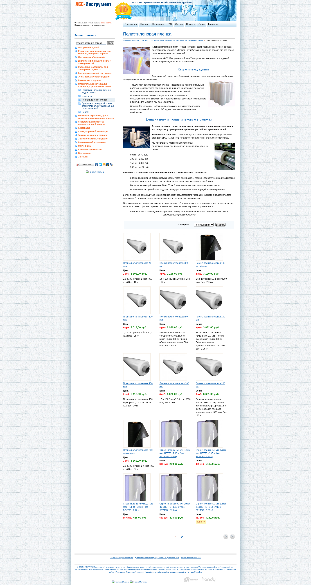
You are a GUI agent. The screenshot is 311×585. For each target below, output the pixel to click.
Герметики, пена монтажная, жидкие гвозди (96, 91)
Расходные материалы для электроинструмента (93, 68)
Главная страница (131, 40)
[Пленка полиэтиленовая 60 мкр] (173, 260)
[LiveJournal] (112, 164)
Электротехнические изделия (94, 76)
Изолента (87, 96)
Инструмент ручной (88, 47)
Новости (190, 24)
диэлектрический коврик (145, 558)
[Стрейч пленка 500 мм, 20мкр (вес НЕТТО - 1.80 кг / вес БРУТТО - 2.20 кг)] (209, 500)
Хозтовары (84, 128)
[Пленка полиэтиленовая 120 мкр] (137, 313)
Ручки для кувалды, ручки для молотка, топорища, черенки (94, 52)
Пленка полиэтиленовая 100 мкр (210, 318)
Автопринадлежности (90, 149)
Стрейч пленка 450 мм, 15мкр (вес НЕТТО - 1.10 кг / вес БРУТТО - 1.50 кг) (174, 453)
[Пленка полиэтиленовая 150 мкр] (137, 380)
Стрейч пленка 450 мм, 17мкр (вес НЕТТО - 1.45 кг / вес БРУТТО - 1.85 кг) (211, 453)
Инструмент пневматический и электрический (94, 62)
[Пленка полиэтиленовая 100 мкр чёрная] (209, 260)
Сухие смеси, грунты (89, 80)
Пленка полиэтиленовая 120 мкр (138, 318)
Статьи (179, 24)
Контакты (213, 24)
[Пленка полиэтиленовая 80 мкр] (173, 313)
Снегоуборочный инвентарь (93, 131)
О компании (131, 24)
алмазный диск (164, 558)
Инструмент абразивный (91, 57)
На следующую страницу (225, 536)
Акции (202, 24)
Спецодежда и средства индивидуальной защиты (91, 123)
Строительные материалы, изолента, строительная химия (94, 85)
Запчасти (83, 156)
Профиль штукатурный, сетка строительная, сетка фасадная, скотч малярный (98, 106)
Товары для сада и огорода (92, 135)
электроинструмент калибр (121, 558)
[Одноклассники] (104, 164)
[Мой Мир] (108, 164)
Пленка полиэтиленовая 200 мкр (210, 385)
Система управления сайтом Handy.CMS (209, 579)
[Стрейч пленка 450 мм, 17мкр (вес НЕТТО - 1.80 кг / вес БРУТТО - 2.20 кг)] (137, 500)
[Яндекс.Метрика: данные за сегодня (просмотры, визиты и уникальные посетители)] (138, 582)
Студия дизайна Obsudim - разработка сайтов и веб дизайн (191, 579)
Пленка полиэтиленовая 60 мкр (173, 265)
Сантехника (84, 146)
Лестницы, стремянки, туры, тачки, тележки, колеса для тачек (96, 116)
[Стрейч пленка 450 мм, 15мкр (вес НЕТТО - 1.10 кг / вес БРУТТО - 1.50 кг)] (173, 447)
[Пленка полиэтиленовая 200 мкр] (209, 380)
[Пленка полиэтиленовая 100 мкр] (209, 313)
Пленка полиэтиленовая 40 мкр (137, 265)
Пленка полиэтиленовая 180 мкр (174, 385)
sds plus (175, 558)
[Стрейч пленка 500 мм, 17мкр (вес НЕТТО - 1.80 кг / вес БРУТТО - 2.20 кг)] (173, 500)
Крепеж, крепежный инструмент (95, 73)
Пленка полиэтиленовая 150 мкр (138, 385)
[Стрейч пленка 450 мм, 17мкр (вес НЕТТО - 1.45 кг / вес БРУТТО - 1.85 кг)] (209, 447)
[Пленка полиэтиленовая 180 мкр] (173, 380)
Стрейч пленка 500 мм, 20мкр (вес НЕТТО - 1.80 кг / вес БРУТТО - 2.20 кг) (211, 506)
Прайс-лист (158, 24)
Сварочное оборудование (92, 142)
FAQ (170, 24)
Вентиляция (84, 153)
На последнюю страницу (232, 536)
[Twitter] (100, 164)
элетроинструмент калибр (117, 567)
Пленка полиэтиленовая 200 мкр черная (138, 452)
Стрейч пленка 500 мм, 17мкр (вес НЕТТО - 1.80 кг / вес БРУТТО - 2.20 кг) (174, 506)
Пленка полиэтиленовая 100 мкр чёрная (210, 265)
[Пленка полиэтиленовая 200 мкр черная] (137, 447)
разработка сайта (161, 572)
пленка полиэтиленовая (191, 558)
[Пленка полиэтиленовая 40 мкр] (137, 260)
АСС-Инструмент (93, 4)
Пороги (85, 112)
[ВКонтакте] (96, 164)
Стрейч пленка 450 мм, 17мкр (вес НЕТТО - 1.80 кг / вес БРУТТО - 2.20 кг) (138, 506)
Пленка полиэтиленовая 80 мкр (173, 318)
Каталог (144, 24)
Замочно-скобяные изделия (93, 138)
